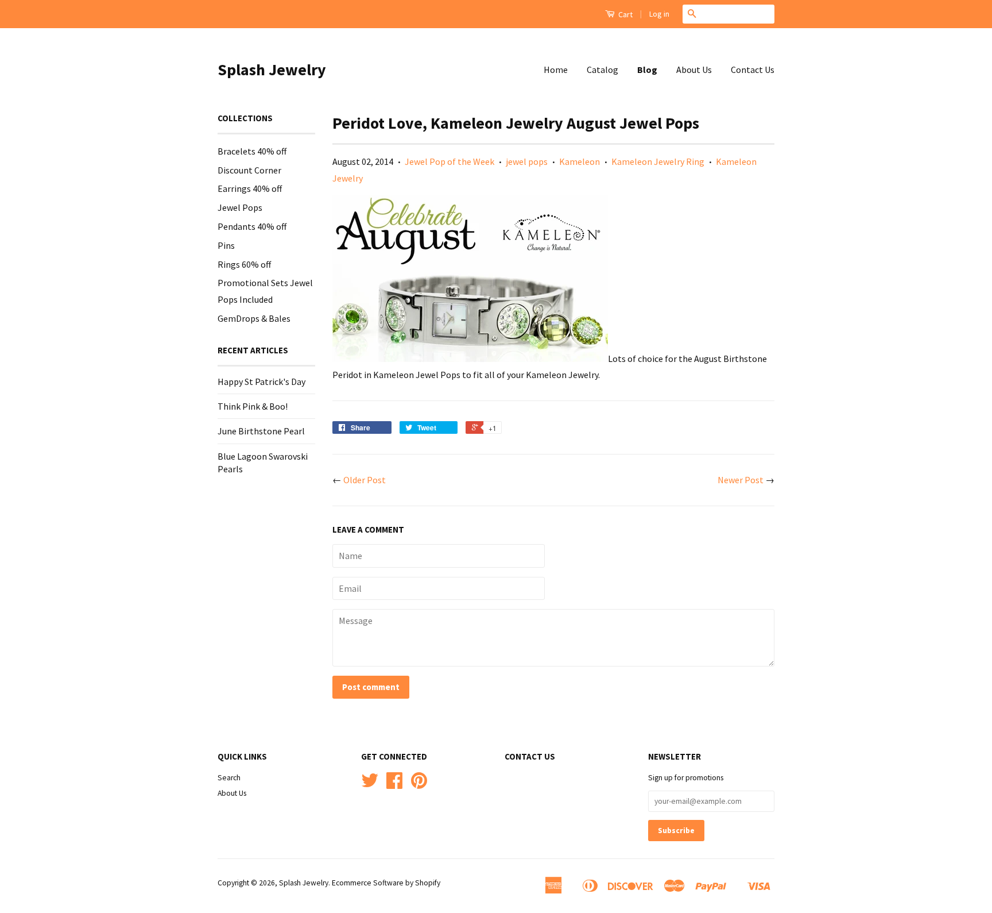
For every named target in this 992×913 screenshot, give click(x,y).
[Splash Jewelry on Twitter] (369, 784)
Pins (226, 245)
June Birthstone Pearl (261, 431)
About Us (694, 69)
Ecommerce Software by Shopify (386, 883)
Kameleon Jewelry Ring (657, 161)
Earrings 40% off (250, 188)
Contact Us (752, 69)
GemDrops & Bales (254, 318)
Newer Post (741, 480)
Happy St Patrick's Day (261, 381)
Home (556, 69)
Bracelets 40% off (252, 151)
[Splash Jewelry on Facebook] (394, 784)
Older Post (364, 480)
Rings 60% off (244, 264)
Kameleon (579, 161)
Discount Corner (249, 170)
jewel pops (527, 161)
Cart (625, 14)
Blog (647, 69)
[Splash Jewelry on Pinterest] (419, 784)
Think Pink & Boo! (253, 406)
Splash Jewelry (272, 69)
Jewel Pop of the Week (449, 161)
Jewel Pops (240, 207)
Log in (659, 14)
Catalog (602, 69)
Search (229, 778)
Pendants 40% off (252, 226)
